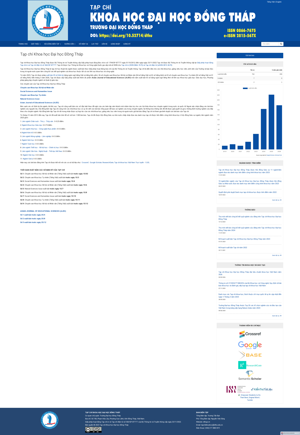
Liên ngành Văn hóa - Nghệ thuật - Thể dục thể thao (42, 151)
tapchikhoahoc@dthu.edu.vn (212, 425)
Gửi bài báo (250, 55)
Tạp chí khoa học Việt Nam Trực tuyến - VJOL (132, 162)
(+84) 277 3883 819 (212, 428)
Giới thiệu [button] (35, 44)
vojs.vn (297, 433)
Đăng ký (127, 44)
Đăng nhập (115, 44)
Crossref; (85, 162)
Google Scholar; (96, 162)
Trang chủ (23, 44)
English (278, 2)
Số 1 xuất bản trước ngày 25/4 (32, 215)
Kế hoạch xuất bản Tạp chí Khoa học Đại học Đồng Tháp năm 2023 (244, 239)
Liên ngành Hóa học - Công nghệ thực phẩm (39, 129)
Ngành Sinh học (28, 140)
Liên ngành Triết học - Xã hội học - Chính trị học (40, 147)
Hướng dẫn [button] (69, 44)
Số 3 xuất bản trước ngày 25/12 (33, 222)
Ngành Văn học (29, 155)
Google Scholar (270, 155)
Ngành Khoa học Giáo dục (32, 125)
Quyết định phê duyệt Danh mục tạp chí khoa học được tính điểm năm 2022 (248, 192)
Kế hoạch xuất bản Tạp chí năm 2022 (233, 247)
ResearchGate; (108, 162)
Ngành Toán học (28, 144)
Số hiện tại (83, 44)
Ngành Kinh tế (27, 133)
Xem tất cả (276, 200)
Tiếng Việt (271, 2)
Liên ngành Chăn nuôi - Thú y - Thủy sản (37, 121)
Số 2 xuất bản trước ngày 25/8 (32, 219)
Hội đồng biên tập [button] (52, 44)
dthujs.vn (206, 422)
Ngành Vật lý (28, 159)
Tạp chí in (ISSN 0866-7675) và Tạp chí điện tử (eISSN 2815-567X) (146, 65)
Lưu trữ (94, 44)
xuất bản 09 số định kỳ (55, 75)
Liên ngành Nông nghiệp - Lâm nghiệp (36, 136)
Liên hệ (104, 44)
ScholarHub (278, 155)
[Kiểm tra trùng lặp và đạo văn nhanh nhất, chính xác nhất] (261, 389)
